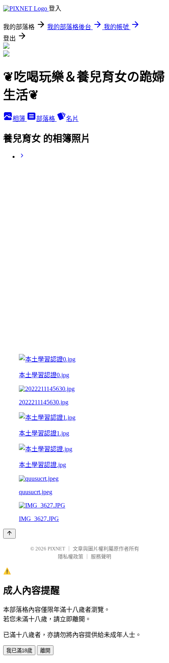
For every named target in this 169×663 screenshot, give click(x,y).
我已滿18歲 (19, 651)
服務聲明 (101, 556)
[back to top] (9, 534)
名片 (72, 118)
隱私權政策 (70, 556)
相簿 (20, 118)
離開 (45, 651)
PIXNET (56, 549)
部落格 (46, 118)
